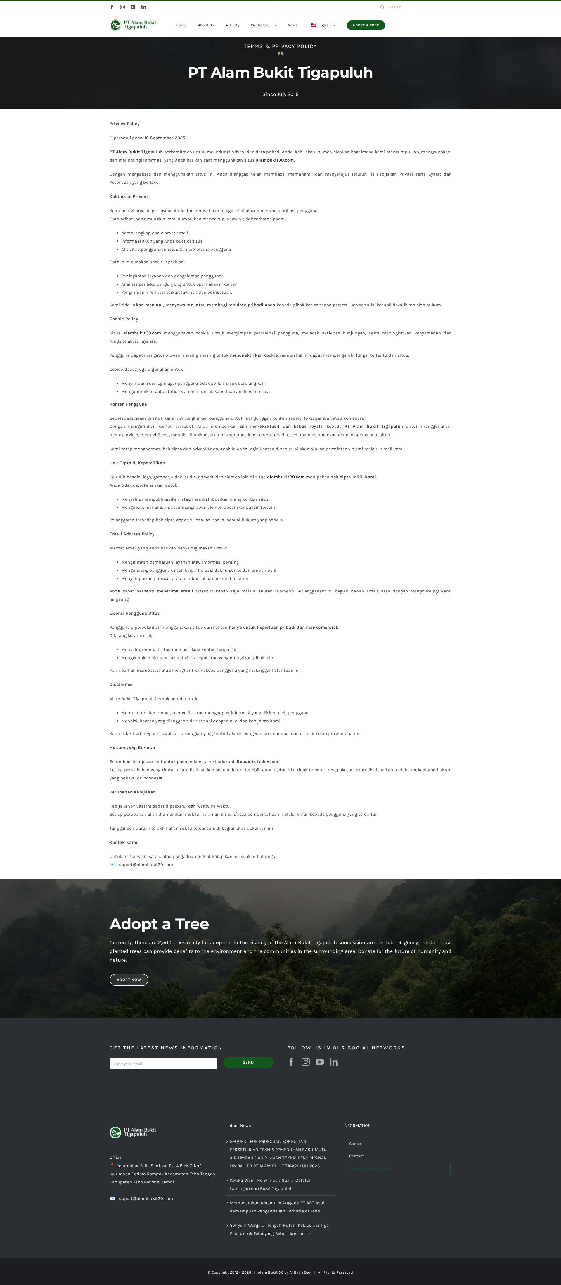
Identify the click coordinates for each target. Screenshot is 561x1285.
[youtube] (133, 7)
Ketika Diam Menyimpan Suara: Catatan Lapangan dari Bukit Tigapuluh (271, 1184)
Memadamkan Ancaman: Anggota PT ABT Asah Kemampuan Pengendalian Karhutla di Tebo (278, 1207)
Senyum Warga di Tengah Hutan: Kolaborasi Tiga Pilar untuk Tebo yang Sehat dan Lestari (279, 1229)
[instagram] (122, 7)
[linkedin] (143, 7)
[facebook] (112, 7)
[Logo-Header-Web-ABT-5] (133, 21)
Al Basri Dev (300, 1272)
